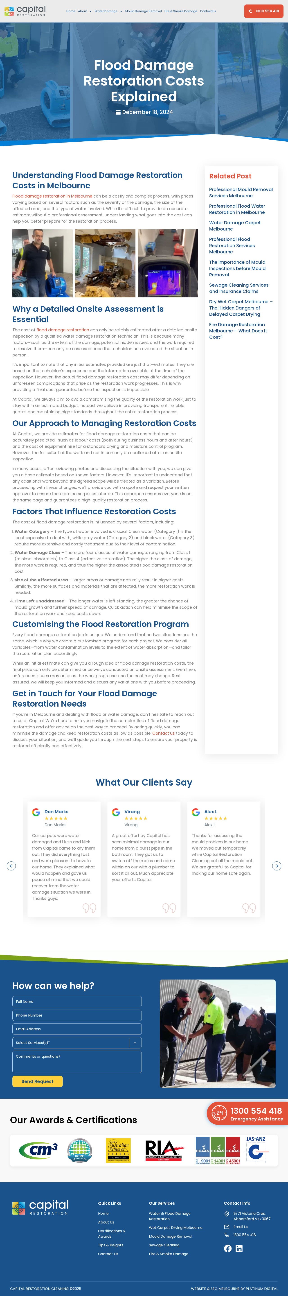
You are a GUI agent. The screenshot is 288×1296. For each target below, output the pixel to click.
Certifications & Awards (112, 1233)
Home (70, 11)
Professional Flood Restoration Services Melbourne (232, 245)
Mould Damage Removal (143, 11)
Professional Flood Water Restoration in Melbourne (237, 209)
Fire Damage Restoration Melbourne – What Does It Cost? (238, 330)
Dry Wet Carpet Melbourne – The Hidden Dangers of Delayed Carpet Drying (241, 308)
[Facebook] (228, 1248)
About (82, 11)
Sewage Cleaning (164, 1245)
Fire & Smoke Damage (180, 11)
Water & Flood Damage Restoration (170, 1216)
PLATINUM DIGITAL (262, 1288)
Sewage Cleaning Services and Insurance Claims (239, 288)
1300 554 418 (256, 1111)
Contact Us (208, 11)
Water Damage (106, 11)
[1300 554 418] (219, 1113)
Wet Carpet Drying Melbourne (175, 1227)
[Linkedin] (239, 1248)
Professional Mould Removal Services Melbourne (241, 192)
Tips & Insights (110, 1245)
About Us (106, 1222)
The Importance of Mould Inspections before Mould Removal (237, 268)
